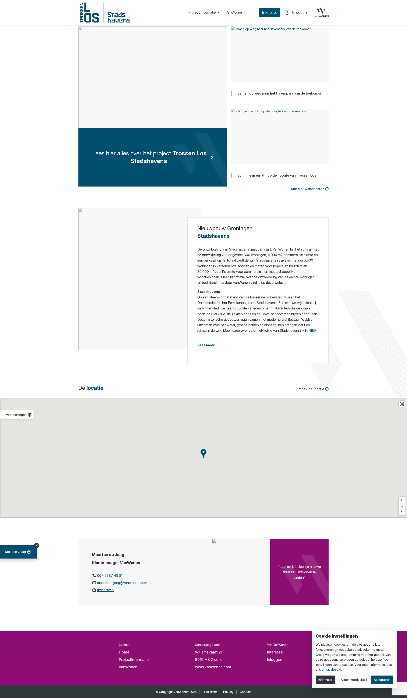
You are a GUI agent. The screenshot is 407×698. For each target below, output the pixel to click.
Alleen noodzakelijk (354, 679)
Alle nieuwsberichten (308, 189)
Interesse (275, 652)
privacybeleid (331, 669)
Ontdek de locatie (310, 389)
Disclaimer (210, 692)
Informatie (325, 679)
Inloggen (274, 659)
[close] (36, 545)
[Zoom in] (402, 500)
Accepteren (382, 679)
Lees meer (206, 345)
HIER (312, 330)
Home (124, 652)
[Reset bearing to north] (402, 512)
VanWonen (128, 667)
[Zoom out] (402, 506)
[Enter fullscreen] (402, 404)
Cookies (245, 692)
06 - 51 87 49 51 (110, 575)
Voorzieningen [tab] (16, 415)
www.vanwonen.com (213, 667)
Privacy (228, 692)
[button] (203, 12)
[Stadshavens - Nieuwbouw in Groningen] (104, 12)
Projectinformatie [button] (134, 659)
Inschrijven (105, 590)
